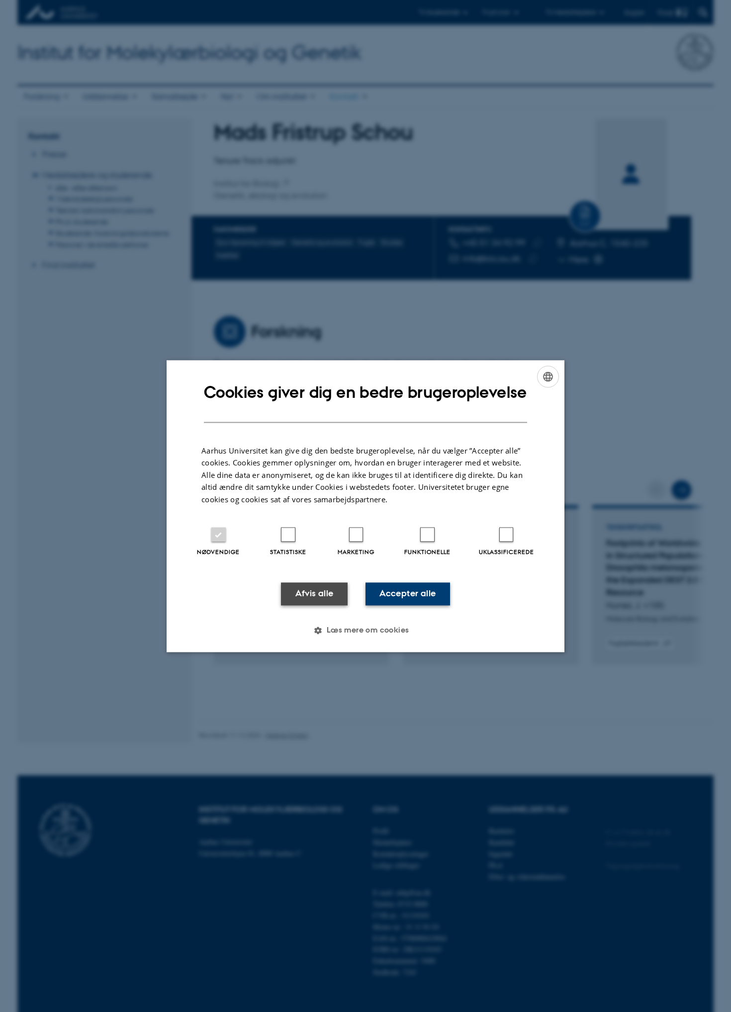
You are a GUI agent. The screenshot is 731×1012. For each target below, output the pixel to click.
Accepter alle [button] (407, 593)
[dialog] (365, 506)
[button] (365, 630)
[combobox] (548, 376)
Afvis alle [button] (314, 593)
